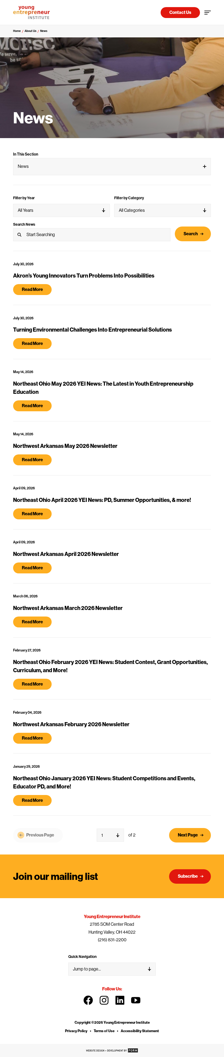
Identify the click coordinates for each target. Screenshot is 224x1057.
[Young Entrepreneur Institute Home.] (31, 12)
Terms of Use (104, 1031)
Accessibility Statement (140, 1031)
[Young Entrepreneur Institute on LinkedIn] (120, 1000)
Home (17, 31)
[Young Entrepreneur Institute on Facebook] (88, 1000)
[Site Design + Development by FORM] (112, 1050)
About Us (30, 31)
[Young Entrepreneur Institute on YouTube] (135, 1000)
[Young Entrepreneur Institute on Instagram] (104, 1000)
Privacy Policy (76, 1031)
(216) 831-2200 (112, 939)
